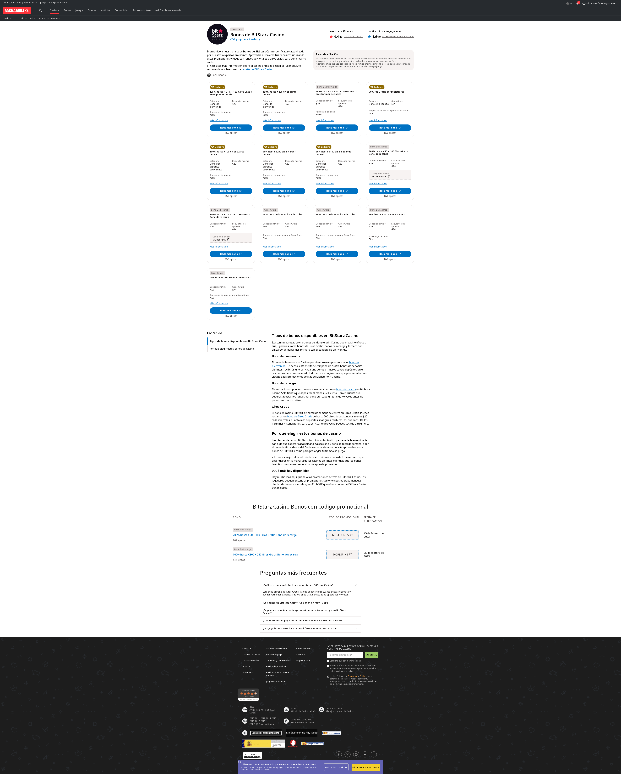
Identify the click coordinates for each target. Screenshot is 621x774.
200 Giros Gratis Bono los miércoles (230, 277)
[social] (339, 754)
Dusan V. (221, 75)
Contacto (300, 654)
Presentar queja (274, 654)
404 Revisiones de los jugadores (398, 36)
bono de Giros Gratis (299, 416)
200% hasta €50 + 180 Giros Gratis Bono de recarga (388, 152)
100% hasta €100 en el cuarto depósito (227, 153)
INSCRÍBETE (371, 655)
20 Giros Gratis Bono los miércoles (282, 214)
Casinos (246, 648)
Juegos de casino (252, 654)
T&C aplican (231, 132)
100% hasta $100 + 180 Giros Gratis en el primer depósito (336, 92)
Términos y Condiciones (278, 660)
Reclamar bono (229, 127)
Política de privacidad (276, 666)
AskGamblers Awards (168, 10)
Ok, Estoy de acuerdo (365, 767)
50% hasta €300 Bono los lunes (387, 214)
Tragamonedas (251, 660)
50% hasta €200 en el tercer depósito (279, 153)
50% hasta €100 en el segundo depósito (333, 153)
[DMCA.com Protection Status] (252, 755)
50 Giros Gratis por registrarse (386, 91)
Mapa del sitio (303, 660)
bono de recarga (346, 389)
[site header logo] (17, 10)
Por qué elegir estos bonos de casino (232, 348)
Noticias (248, 672)
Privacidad (353, 676)
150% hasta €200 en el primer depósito (280, 93)
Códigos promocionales (244, 39)
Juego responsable (275, 681)
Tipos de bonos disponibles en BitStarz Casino (238, 341)
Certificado (237, 29)
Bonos (246, 666)
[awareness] (331, 733)
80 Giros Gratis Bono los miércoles (335, 214)
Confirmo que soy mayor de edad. (345, 660)
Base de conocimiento (277, 648)
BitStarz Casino (28, 18)
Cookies (363, 676)
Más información (219, 120)
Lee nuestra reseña (353, 36)
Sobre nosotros (304, 648)
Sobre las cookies (336, 767)
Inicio (6, 18)
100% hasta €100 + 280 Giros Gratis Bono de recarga (230, 216)
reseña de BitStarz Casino (257, 69)
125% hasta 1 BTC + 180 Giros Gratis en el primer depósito (231, 93)
